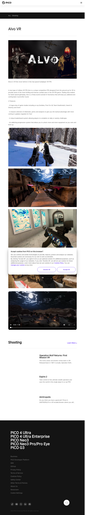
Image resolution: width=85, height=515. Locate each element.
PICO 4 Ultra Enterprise (30, 436)
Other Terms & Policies (19, 483)
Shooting (15, 15)
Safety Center (16, 480)
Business (14, 456)
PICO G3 (17, 447)
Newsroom (15, 490)
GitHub (13, 466)
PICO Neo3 (20, 440)
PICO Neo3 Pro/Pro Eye (30, 443)
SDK (12, 463)
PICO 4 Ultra (21, 432)
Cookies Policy (16, 476)
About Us (14, 486)
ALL (9, 15)
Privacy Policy (16, 470)
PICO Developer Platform (20, 460)
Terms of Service (17, 473)
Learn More (71, 343)
